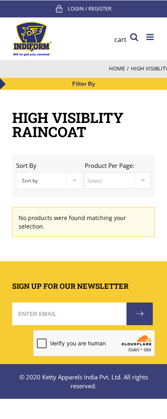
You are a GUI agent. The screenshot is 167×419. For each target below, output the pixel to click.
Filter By (83, 83)
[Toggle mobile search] (134, 37)
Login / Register (89, 8)
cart (120, 39)
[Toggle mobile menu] (150, 37)
